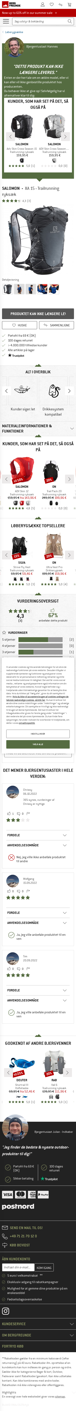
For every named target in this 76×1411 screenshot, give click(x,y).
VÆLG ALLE (38, 744)
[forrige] (10, 136)
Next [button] (69, 390)
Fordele (13, 835)
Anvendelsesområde (23, 845)
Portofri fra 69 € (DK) (22, 336)
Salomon (11, 188)
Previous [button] (6, 390)
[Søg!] (70, 21)
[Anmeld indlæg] (28, 814)
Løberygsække (14, 32)
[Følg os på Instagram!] (8, 1312)
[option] (38, 240)
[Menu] (6, 21)
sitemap (60, 1396)
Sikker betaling (23, 1179)
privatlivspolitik (27, 723)
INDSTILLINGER (38, 733)
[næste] (65, 136)
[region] (38, 705)
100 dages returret (20, 340)
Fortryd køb (13, 1346)
